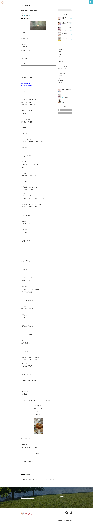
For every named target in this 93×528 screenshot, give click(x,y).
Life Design (61, 53)
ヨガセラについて (65, 19)
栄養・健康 (61, 61)
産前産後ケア (61, 49)
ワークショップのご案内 (63, 66)
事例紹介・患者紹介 (62, 68)
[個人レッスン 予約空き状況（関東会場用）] (59, 29)
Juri (60, 47)
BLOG (51, 2)
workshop (68, 2)
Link (85, 2)
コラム (26, 15)
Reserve (38, 2)
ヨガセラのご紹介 (64, 38)
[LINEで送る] (27, 18)
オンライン (61, 58)
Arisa (60, 51)
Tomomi (61, 80)
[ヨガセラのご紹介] (59, 39)
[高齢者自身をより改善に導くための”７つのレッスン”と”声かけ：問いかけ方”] (59, 101)
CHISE (77, 2)
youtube (60, 59)
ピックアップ (61, 65)
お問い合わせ (62, 496)
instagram (65, 112)
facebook (65, 110)
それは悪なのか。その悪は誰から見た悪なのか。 (29, 480)
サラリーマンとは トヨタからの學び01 (47, 479)
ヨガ (60, 70)
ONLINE (45, 2)
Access (61, 2)
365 (22, 15)
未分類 (60, 82)
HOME (32, 2)
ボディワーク (61, 71)
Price (56, 2)
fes (59, 56)
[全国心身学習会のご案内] (59, 34)
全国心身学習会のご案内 (65, 33)
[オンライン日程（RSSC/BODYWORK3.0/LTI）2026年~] (59, 23)
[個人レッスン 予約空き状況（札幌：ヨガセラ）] (59, 18)
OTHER (63, 494)
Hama (31, 15)
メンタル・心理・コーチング (64, 73)
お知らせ (60, 75)
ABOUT (24, 497)
